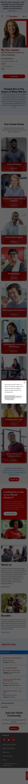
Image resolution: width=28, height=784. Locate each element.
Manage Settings (9, 399)
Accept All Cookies (9, 396)
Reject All (18, 396)
